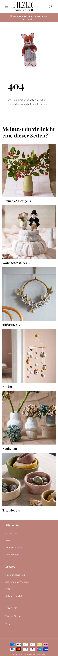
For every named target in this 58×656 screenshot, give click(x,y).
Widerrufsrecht (13, 547)
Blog (8, 623)
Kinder (7, 386)
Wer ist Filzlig (13, 616)
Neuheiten (9, 448)
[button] (6, 6)
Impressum (11, 533)
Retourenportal (13, 596)
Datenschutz (12, 554)
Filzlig (23, 654)
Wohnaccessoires (14, 263)
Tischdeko (9, 510)
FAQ (7, 589)
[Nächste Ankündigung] (53, 18)
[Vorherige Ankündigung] (5, 18)
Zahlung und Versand (17, 581)
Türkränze (9, 324)
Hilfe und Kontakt (15, 574)
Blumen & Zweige (15, 201)
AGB (7, 540)
